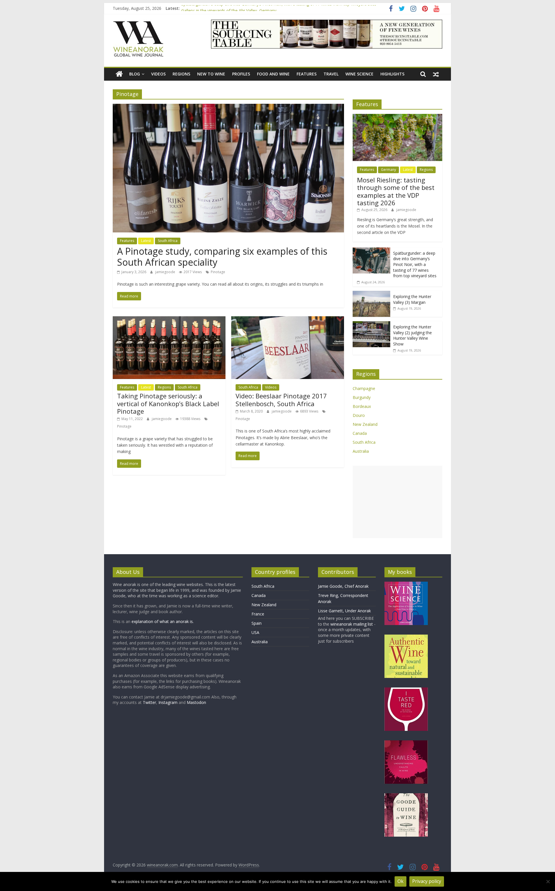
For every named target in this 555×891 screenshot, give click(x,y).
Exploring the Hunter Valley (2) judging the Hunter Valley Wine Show (412, 335)
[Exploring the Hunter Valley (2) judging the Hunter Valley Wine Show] (371, 324)
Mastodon (196, 702)
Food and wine (273, 74)
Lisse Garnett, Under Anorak (344, 610)
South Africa (167, 240)
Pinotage (218, 271)
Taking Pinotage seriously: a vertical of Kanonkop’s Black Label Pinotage (168, 403)
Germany (388, 169)
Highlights (392, 74)
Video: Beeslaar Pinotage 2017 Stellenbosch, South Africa (281, 399)
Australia (361, 451)
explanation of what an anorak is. (163, 621)
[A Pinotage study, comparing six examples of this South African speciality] (228, 107)
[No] (548, 881)
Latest (146, 240)
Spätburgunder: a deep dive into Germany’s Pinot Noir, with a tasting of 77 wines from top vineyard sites (278, 8)
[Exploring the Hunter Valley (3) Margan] (371, 294)
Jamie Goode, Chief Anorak (343, 586)
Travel (330, 74)
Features (307, 74)
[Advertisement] (397, 502)
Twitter (149, 702)
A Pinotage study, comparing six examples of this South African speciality (222, 256)
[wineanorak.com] (119, 74)
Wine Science (359, 74)
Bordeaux (362, 406)
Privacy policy (426, 881)
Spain (256, 623)
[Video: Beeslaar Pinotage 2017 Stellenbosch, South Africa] (287, 320)
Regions (181, 74)
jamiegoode (165, 271)
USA (255, 632)
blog (134, 74)
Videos (158, 74)
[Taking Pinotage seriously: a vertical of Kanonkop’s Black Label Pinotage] (169, 320)
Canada (360, 433)
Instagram (168, 702)
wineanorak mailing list (351, 624)
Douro (359, 415)
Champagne (364, 388)
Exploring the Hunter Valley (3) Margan (412, 299)
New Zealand (365, 424)
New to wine (211, 74)
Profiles (241, 74)
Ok (400, 881)
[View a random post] (436, 74)
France (257, 614)
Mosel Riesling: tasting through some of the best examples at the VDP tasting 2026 (395, 191)
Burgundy (362, 397)
